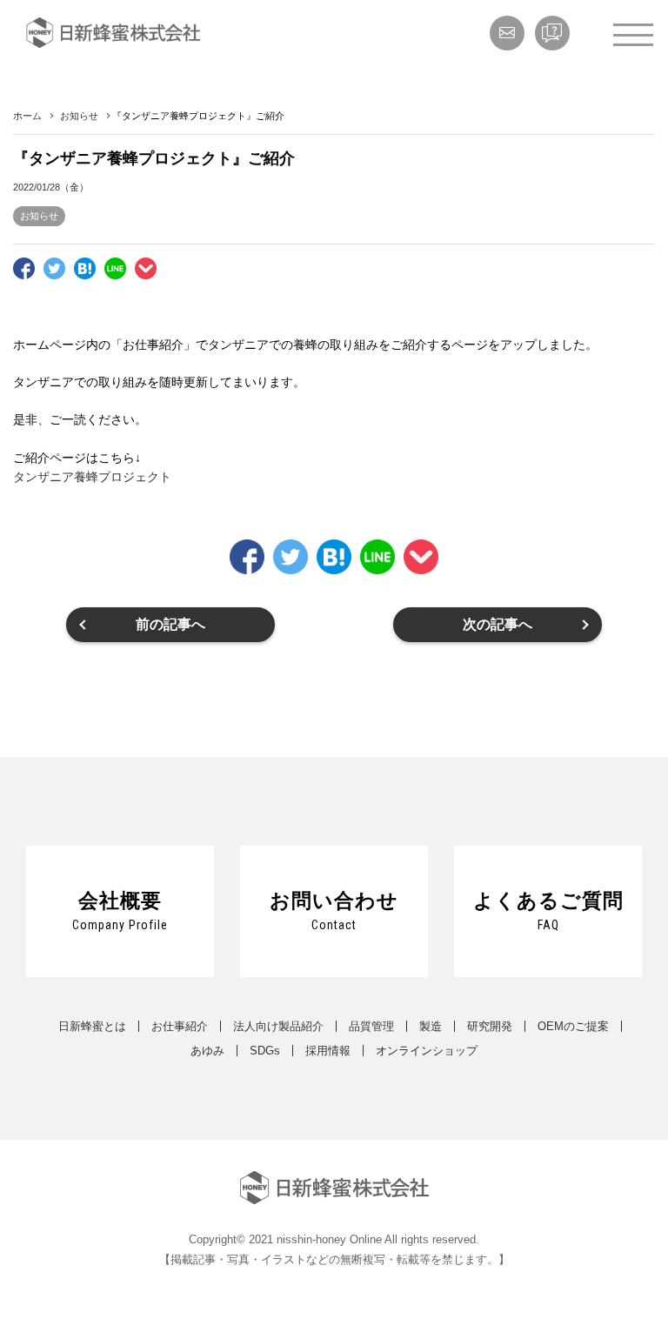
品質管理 (371, 1026)
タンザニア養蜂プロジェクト (92, 477)
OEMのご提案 (573, 1026)
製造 (430, 1026)
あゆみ (207, 1050)
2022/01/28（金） (51, 187)
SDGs (265, 1050)
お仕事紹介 (179, 1026)
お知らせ (39, 216)
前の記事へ (170, 624)
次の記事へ (497, 624)
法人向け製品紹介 (278, 1026)
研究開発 (489, 1026)
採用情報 (328, 1050)
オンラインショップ (427, 1050)
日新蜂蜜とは (92, 1026)
